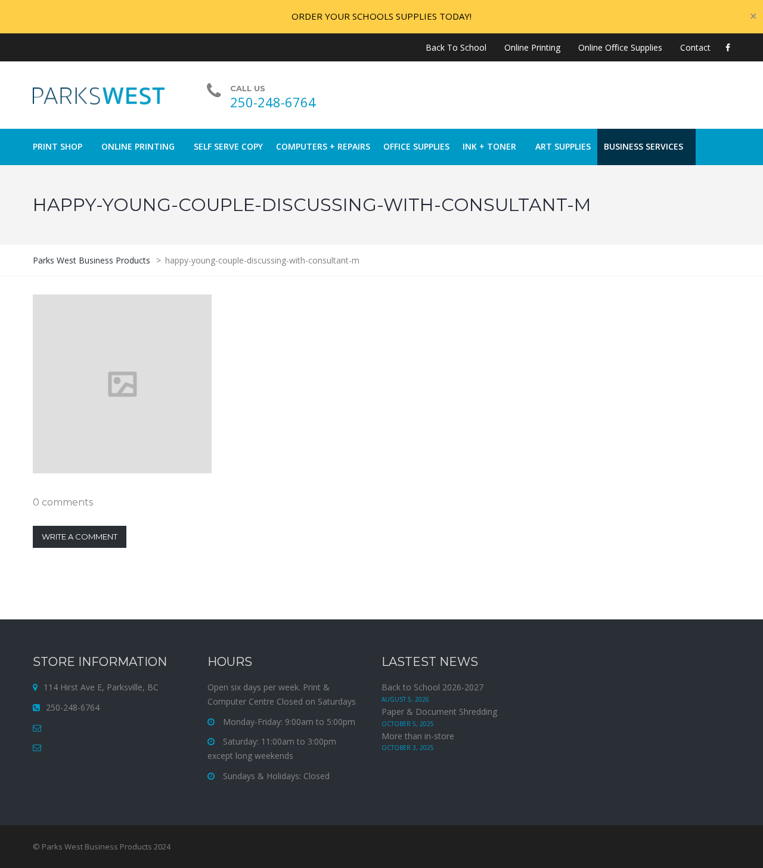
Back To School (456, 47)
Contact (695, 47)
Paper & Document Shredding (439, 711)
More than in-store (418, 736)
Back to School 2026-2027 (432, 687)
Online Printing (532, 47)
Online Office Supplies (620, 47)
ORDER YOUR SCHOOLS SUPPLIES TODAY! (381, 16)
